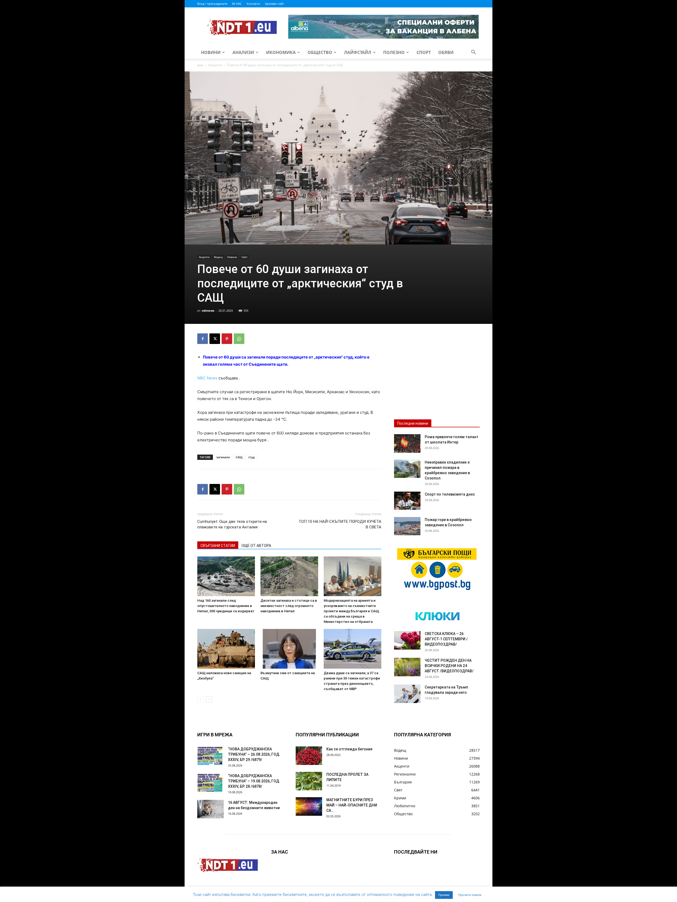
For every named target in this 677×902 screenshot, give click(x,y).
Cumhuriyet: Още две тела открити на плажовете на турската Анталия (232, 524)
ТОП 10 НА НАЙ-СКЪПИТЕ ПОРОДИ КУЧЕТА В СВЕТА (340, 524)
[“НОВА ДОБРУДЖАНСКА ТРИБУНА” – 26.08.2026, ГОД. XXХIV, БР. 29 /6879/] (210, 755)
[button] (473, 52)
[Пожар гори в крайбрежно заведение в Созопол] (407, 526)
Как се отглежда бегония (349, 749)
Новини (211, 52)
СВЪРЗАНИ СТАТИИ (217, 545)
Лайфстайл (357, 52)
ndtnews (208, 310)
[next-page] (209, 699)
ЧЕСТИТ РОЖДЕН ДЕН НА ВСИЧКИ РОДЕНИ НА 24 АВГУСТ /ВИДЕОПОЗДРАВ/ (449, 665)
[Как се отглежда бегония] (309, 755)
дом (200, 65)
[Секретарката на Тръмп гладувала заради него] (407, 694)
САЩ (239, 457)
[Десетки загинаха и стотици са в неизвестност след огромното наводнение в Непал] (289, 576)
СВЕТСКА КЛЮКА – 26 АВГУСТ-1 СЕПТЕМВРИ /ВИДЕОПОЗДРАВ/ (446, 639)
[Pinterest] (227, 338)
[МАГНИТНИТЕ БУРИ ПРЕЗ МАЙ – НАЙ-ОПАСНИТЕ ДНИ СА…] (309, 806)
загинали (223, 457)
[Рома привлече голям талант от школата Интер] (407, 443)
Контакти (253, 4)
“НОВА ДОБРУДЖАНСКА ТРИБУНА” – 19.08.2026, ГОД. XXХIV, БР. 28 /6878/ (254, 781)
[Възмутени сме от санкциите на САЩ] (289, 649)
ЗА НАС (237, 4)
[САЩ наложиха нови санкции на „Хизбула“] (226, 649)
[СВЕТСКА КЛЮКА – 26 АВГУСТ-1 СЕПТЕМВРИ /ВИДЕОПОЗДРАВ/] (407, 640)
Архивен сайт (274, 4)
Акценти (215, 65)
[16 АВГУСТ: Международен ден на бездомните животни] (210, 809)
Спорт (424, 52)
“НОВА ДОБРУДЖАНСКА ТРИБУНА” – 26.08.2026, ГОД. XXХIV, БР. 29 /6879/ (254, 754)
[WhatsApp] (239, 338)
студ (251, 457)
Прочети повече (469, 895)
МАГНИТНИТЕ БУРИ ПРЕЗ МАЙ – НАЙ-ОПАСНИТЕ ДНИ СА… (351, 805)
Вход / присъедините (212, 4)
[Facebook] (202, 338)
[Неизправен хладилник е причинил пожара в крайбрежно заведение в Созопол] (407, 469)
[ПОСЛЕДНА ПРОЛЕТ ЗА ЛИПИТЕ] (309, 781)
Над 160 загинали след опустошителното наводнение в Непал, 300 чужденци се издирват (225, 606)
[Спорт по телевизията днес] (407, 501)
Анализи (243, 52)
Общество (320, 52)
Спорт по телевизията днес (450, 494)
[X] (214, 338)
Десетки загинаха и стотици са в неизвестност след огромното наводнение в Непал (288, 606)
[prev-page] (200, 699)
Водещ (218, 257)
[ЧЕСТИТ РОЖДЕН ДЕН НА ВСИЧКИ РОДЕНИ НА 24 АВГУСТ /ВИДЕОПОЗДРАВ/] (407, 667)
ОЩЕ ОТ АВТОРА (256, 545)
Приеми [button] (444, 895)
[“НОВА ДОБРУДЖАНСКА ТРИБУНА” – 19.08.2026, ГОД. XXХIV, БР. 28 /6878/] (210, 782)
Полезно (394, 52)
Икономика (281, 52)
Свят (244, 257)
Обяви (446, 52)
